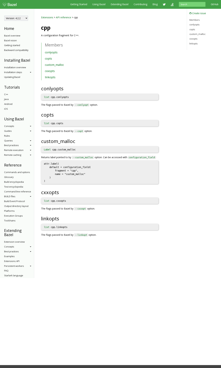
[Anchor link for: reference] (23, 165)
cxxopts (50, 71)
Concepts (9, 126)
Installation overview (15, 67)
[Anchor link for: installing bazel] (32, 60)
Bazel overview (12, 35)
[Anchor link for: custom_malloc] (77, 140)
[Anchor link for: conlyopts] (65, 88)
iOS (6, 108)
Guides (8, 130)
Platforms (9, 210)
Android (8, 104)
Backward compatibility (16, 50)
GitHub (214, 4)
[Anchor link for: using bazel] (26, 119)
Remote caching (12, 154)
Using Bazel (98, 4)
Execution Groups (13, 215)
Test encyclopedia (13, 186)
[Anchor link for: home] (16, 28)
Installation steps (13, 72)
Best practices (11, 145)
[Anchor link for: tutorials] (21, 87)
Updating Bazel (12, 77)
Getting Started (78, 4)
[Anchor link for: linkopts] (61, 218)
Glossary (9, 177)
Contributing (140, 4)
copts (48, 58)
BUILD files (9, 196)
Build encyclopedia (14, 181)
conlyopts (51, 52)
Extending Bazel (119, 4)
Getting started (12, 45)
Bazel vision (10, 40)
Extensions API (12, 261)
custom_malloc (54, 65)
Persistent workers (14, 265)
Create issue (198, 13)
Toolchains (10, 220)
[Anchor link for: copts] (56, 114)
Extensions (47, 17)
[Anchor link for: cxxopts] (61, 192)
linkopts (50, 77)
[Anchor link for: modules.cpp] (53, 27)
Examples (9, 256)
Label (47, 149)
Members (194, 19)
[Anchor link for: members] (65, 44)
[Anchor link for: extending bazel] (15, 234)
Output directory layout (16, 206)
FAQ (6, 270)
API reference (63, 17)
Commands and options (17, 172)
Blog (155, 4)
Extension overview (14, 241)
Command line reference (17, 191)
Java (6, 99)
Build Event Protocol (14, 201)
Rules (7, 135)
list (46, 97)
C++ (6, 94)
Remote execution (13, 150)
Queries (8, 140)
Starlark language (13, 275)
